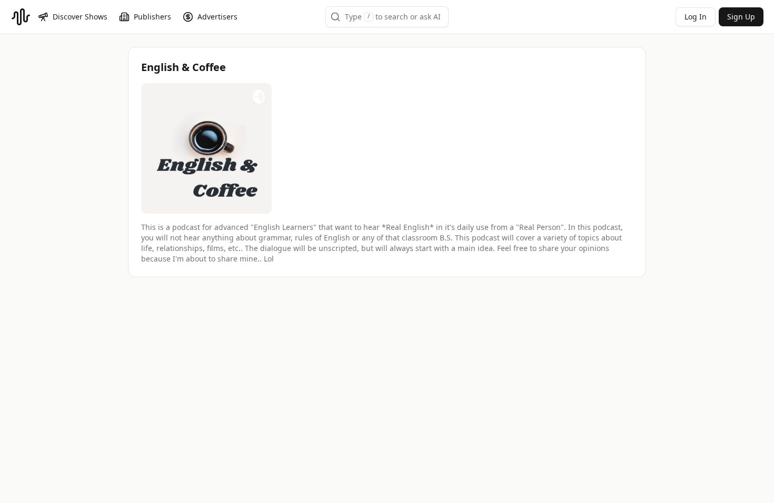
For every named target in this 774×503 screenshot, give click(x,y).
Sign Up (741, 17)
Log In (695, 17)
